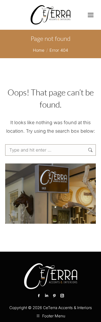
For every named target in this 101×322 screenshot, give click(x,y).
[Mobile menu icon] (90, 15)
